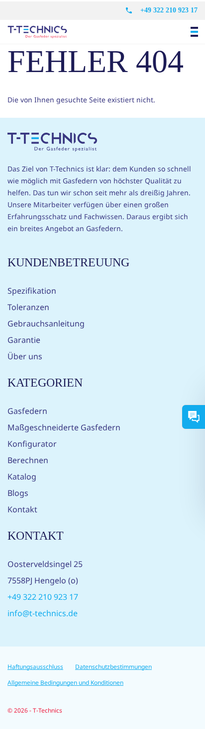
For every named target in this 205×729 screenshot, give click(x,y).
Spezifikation (31, 290)
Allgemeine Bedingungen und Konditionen (65, 682)
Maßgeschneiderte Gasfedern (63, 427)
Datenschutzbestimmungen (113, 666)
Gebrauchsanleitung (46, 323)
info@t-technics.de (42, 613)
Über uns (24, 356)
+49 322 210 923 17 (169, 10)
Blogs (17, 492)
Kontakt (22, 509)
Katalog (21, 476)
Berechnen (27, 460)
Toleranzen (28, 307)
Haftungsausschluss (35, 666)
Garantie (23, 339)
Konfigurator (32, 443)
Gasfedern (27, 410)
